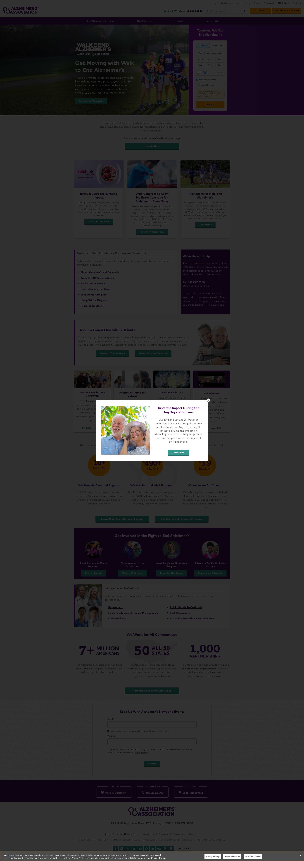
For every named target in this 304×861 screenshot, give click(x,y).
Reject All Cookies (232, 856)
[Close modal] (208, 400)
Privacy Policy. (158, 858)
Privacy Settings (213, 856)
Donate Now (178, 452)
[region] (152, 856)
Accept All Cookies (253, 856)
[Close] (300, 855)
